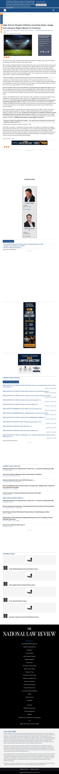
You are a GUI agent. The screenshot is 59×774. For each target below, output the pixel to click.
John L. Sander (7, 513)
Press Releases (29, 653)
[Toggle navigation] (5, 10)
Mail (43, 52)
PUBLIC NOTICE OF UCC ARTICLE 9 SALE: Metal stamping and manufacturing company (26, 391)
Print (41, 52)
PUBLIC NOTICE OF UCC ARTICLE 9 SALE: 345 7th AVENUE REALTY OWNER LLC (24, 417)
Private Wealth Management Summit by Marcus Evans (23, 569)
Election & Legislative (29, 681)
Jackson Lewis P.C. (29, 30)
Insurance (29, 705)
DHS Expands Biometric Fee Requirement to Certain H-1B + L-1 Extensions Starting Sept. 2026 (28, 468)
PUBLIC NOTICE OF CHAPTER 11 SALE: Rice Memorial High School (20, 430)
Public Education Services (44, 41)
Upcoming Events (9, 553)
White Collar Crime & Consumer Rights (29, 723)
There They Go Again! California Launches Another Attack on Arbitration (22, 474)
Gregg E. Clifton (9, 30)
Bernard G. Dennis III (19, 30)
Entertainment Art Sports (44, 39)
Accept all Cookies (40, 1)
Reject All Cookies (41, 5)
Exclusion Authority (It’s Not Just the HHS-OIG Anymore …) (19, 480)
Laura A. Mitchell (18, 507)
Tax (29, 720)
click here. (44, 764)
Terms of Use (12, 734)
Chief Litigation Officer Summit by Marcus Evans (22, 585)
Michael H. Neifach (8, 470)
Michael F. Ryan (7, 494)
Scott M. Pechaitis (16, 520)
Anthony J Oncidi (7, 475)
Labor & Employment (29, 711)
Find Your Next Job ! (8, 241)
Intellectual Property (43, 43)
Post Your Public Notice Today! (10, 382)
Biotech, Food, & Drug (29, 668)
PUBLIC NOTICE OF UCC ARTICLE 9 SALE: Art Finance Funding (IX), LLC (22, 400)
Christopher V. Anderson (9, 507)
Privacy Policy (20, 734)
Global (29, 694)
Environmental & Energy (29, 684)
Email (26, 205)
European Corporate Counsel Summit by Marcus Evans (24, 617)
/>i (48, 52)
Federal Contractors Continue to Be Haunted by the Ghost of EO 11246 (22, 493)
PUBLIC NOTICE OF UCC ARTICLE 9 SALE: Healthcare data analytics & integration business (27, 395)
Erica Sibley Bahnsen (16, 481)
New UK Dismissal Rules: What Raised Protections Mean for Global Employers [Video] (26, 512)
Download (46, 52)
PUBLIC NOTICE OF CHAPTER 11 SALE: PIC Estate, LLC (17, 426)
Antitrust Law (29, 662)
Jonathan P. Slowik (16, 475)
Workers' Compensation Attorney (12, 247)
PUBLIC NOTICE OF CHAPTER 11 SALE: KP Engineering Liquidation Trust (22, 421)
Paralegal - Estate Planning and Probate (14, 245)
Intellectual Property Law (29, 708)
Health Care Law (29, 697)
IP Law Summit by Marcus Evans (18, 601)
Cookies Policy (9, 7)
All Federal (41, 45)
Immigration (29, 700)
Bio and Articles (27, 209)
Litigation (29, 714)
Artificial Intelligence (29, 659)
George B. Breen (7, 481)
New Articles (1, 19)
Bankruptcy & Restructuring (29, 665)
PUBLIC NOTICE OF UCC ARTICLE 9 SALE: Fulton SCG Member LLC (20, 404)
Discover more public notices (9, 440)
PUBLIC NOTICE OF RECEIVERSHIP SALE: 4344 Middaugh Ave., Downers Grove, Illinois (25, 413)
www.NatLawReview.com (45, 736)
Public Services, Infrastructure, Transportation (29, 717)
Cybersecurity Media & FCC (29, 678)
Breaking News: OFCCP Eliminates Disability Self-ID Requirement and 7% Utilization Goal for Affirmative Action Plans (28, 518)
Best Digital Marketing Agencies (29, 643)
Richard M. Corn (7, 488)
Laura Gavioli (15, 488)
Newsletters (29, 650)
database (15, 736)
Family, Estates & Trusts (29, 687)
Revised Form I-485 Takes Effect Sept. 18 (14, 525)
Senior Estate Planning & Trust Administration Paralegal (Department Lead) (23, 244)
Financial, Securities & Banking (29, 690)
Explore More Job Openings (9, 249)
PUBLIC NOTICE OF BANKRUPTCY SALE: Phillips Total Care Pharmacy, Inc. (22, 408)
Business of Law (29, 672)
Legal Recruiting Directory (29, 646)
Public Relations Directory (29, 656)
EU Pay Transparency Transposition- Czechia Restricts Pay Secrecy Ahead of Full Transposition (28, 506)
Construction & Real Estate (29, 675)
